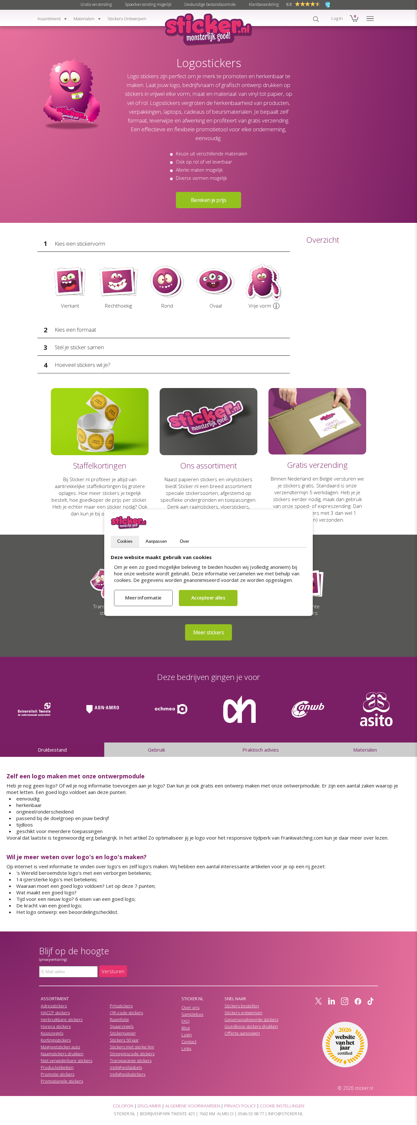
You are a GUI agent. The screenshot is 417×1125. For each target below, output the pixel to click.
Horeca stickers (56, 1026)
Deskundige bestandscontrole (210, 4)
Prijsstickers (121, 1006)
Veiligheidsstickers (127, 1074)
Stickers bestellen (241, 1006)
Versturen (113, 971)
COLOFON (123, 1106)
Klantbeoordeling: (264, 4)
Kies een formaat (75, 329)
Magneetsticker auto (60, 1047)
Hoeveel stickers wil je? (82, 364)
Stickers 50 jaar (124, 1040)
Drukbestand (52, 749)
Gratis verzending (96, 4)
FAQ (185, 1021)
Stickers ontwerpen (243, 1013)
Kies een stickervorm (80, 243)
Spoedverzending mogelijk (148, 4)
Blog (185, 1028)
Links (186, 1048)
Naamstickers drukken (62, 1054)
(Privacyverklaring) (53, 959)
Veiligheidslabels (126, 1067)
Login (186, 1035)
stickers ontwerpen (127, 19)
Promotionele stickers (62, 1081)
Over (184, 541)
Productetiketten (57, 1067)
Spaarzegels (122, 1026)
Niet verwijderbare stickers (66, 1060)
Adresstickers (54, 1006)
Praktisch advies (260, 749)
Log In (337, 18)
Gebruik (156, 749)
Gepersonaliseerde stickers (251, 1019)
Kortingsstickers (56, 1040)
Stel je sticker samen (79, 347)
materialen (84, 19)
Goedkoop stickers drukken (251, 1026)
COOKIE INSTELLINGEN (282, 1106)
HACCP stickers (55, 1013)
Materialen (365, 749)
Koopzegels (52, 1033)
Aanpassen (156, 541)
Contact (188, 1042)
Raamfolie (119, 1019)
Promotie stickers (57, 1074)
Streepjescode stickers (132, 1054)
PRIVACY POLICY (240, 1106)
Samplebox (192, 1014)
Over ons (190, 1007)
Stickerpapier (123, 1033)
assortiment (49, 19)
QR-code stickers (126, 1013)
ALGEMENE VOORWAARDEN (192, 1106)
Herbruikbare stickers (61, 1019)
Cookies (125, 541)
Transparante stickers (130, 1060)
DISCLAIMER (149, 1106)
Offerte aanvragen (242, 1033)
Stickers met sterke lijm (132, 1047)
